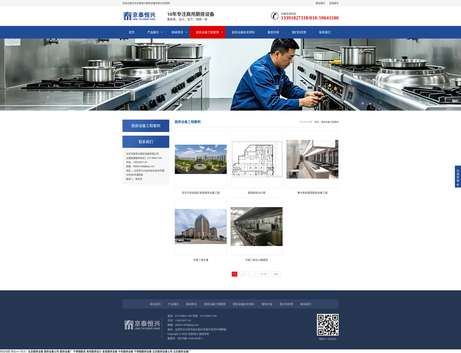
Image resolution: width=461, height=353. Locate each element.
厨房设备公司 (51, 351)
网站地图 (5, 351)
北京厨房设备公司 (162, 351)
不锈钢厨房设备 (143, 351)
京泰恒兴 (193, 334)
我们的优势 (299, 32)
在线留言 (334, 3)
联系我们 (320, 3)
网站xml (15, 351)
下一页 (263, 274)
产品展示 (153, 32)
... (252, 274)
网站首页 (155, 304)
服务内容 (273, 32)
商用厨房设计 (94, 351)
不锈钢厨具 (79, 351)
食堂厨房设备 (109, 351)
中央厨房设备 (125, 351)
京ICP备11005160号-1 (190, 338)
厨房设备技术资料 (243, 32)
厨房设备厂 (66, 351)
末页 (276, 274)
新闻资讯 (177, 32)
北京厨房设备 (35, 351)
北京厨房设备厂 (182, 351)
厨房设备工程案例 (207, 32)
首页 (132, 32)
